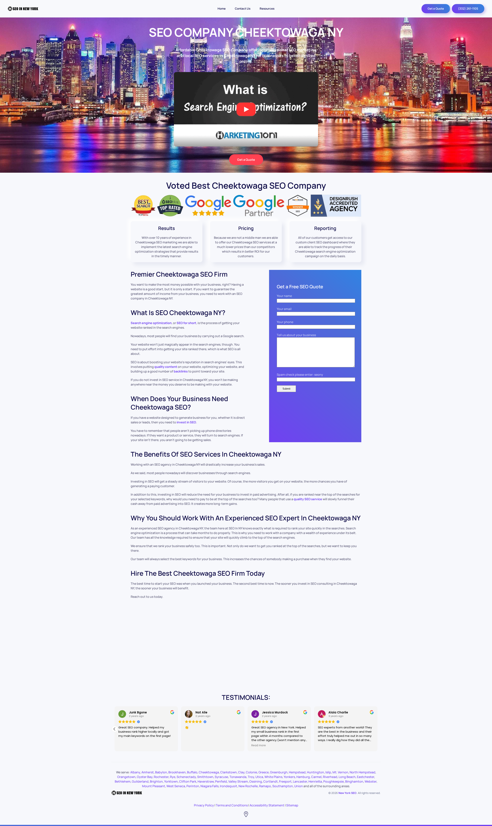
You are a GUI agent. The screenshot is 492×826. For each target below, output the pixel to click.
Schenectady (186, 777)
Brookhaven (177, 772)
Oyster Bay (144, 777)
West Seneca (175, 786)
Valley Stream (238, 781)
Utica (259, 777)
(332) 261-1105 (468, 9)
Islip (328, 772)
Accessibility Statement (267, 805)
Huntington (315, 772)
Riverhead (330, 777)
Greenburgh (279, 772)
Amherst (147, 772)
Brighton (156, 781)
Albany (135, 772)
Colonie (251, 772)
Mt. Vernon (340, 772)
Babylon (161, 772)
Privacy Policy (204, 805)
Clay (241, 772)
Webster (370, 781)
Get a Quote (436, 9)
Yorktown (171, 781)
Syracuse (221, 777)
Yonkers (289, 777)
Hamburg (303, 777)
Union (298, 786)
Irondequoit (228, 786)
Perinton (192, 786)
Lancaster (300, 781)
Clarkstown (228, 772)
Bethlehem (122, 781)
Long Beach (347, 777)
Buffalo (192, 772)
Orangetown (126, 777)
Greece (263, 772)
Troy (251, 777)
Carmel (316, 777)
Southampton (282, 786)
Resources (267, 9)
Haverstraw (206, 781)
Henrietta (315, 781)
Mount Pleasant (153, 786)
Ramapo (265, 786)
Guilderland (140, 781)
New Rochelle (248, 786)
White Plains (273, 777)
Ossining (255, 781)
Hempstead (297, 772)
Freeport (285, 781)
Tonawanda (237, 777)
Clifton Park (187, 781)
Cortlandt (270, 781)
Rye (172, 777)
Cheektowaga (209, 772)
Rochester (161, 777)
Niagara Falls (209, 786)
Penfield (221, 781)
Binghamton (354, 781)
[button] (377, 729)
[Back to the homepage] (23, 8)
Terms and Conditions (232, 805)
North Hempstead (362, 772)
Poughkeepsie (333, 781)
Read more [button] (306, 745)
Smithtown (205, 777)
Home (222, 9)
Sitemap (292, 805)
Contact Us (242, 9)
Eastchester (365, 777)
